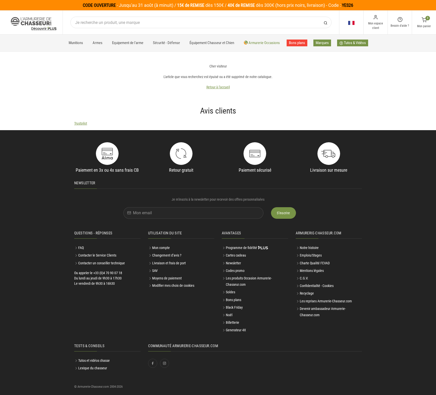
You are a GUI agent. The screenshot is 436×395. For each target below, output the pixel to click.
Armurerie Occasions (264, 43)
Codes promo (235, 271)
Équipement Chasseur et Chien (211, 43)
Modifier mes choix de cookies (173, 285)
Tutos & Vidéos (354, 43)
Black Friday (234, 307)
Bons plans (297, 43)
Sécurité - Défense (166, 43)
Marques (322, 43)
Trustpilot (80, 123)
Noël (229, 315)
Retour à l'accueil (218, 87)
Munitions (76, 43)
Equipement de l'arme (127, 43)
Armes (97, 43)
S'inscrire (283, 213)
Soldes (230, 292)
